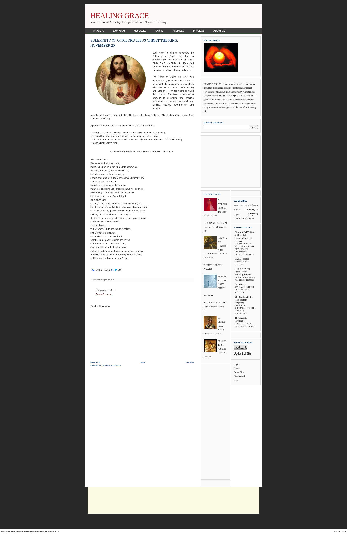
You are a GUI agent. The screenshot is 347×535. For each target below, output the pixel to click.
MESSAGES (140, 31)
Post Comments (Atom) (111, 365)
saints (245, 218)
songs (251, 218)
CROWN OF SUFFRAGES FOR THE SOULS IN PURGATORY (245, 309)
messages (102, 280)
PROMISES (178, 31)
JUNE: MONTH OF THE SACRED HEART (245, 325)
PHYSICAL (198, 31)
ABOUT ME (219, 31)
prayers (111, 280)
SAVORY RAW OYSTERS (241, 263)
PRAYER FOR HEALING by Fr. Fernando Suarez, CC (215, 306)
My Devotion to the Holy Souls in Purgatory (243, 299)
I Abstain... (240, 284)
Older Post (189, 362)
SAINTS (159, 31)
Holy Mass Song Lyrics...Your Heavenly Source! (243, 271)
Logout (237, 368)
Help (236, 379)
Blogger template (11, 531)
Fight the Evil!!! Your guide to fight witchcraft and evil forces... (245, 236)
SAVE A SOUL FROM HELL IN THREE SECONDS (244, 290)
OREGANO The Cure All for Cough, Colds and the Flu (215, 226)
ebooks (255, 205)
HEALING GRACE (119, 15)
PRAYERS (98, 31)
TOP (344, 531)
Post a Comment (104, 294)
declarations (246, 205)
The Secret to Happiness (241, 319)
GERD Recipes (242, 258)
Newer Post (95, 362)
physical (237, 214)
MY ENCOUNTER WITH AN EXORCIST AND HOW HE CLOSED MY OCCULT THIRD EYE (244, 249)
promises (238, 218)
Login (236, 364)
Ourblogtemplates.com (43, 531)
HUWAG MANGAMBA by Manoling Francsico (245, 278)
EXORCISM (119, 31)
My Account (239, 375)
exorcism (237, 209)
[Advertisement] (231, 160)
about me (237, 205)
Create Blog (239, 372)
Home (142, 362)
